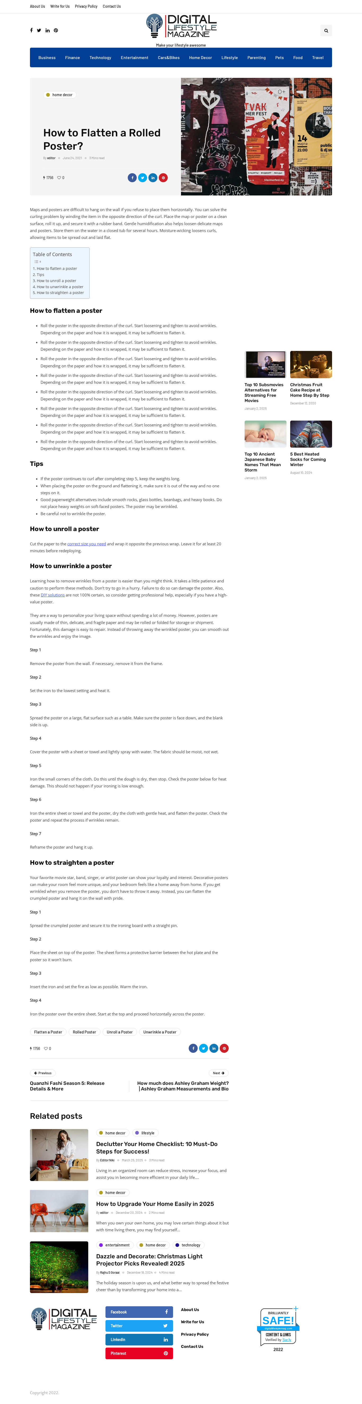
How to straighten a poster (60, 292)
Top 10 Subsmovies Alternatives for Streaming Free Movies (264, 392)
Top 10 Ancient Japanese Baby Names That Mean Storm (263, 462)
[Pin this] (163, 177)
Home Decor (200, 57)
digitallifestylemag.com (278, 1328)
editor (51, 158)
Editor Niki (107, 1160)
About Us (37, 6)
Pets (279, 57)
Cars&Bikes (169, 57)
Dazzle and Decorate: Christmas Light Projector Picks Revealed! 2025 (149, 1260)
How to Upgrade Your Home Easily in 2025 (155, 1203)
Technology (100, 57)
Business (47, 57)
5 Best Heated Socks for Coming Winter (308, 459)
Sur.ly (286, 1340)
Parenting (257, 57)
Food (298, 57)
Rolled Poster (84, 1031)
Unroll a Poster (120, 1031)
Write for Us (60, 6)
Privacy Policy (86, 6)
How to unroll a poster (56, 280)
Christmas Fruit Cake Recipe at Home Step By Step (309, 390)
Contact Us (112, 6)
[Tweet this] (142, 177)
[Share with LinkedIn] (152, 177)
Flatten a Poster (48, 1031)
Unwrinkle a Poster (159, 1031)
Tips (40, 274)
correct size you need (86, 543)
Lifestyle (230, 57)
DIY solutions (53, 595)
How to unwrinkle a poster (60, 286)
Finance (72, 57)
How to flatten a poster (57, 268)
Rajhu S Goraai (110, 1272)
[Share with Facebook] (132, 177)
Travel (318, 57)
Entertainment (134, 57)
